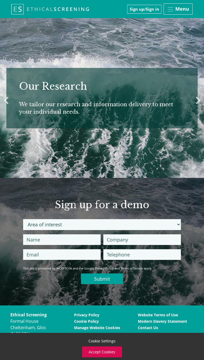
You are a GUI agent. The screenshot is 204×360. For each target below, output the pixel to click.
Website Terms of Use (158, 314)
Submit (102, 279)
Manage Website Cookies (97, 327)
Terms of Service (132, 268)
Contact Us (148, 327)
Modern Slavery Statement (162, 321)
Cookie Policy (86, 321)
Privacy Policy (104, 268)
